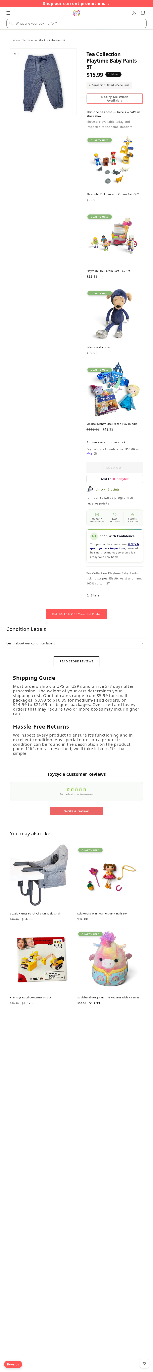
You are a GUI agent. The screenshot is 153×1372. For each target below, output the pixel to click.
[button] (8, 13)
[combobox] (76, 23)
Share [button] (95, 595)
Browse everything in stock (106, 442)
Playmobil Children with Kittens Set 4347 (112, 194)
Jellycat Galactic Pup (99, 347)
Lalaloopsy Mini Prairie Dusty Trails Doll (102, 913)
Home (16, 40)
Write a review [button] (76, 811)
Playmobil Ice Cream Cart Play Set (108, 271)
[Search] (11, 23)
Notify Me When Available (114, 98)
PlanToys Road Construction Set (30, 997)
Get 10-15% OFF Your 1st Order (76, 614)
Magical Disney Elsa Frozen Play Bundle (111, 424)
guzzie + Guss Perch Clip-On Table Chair (35, 913)
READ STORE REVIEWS (76, 661)
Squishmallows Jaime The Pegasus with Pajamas (108, 997)
